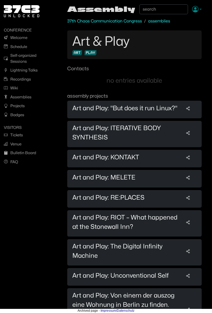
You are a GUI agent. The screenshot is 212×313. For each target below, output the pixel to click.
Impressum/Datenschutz (117, 310)
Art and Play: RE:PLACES (108, 197)
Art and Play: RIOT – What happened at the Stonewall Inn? (124, 222)
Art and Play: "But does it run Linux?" (124, 108)
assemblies (159, 21)
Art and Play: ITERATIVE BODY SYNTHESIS (116, 132)
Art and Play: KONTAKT (105, 157)
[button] (197, 9)
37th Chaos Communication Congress (104, 21)
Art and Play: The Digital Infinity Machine (117, 250)
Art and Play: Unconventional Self (120, 275)
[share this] (188, 108)
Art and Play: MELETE (103, 177)
